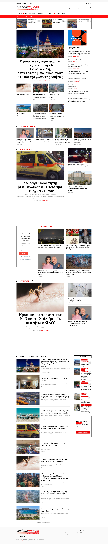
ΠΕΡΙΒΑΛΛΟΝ (76, 74)
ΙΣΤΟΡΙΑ (83, 370)
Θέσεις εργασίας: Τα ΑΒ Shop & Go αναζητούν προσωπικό (30, 16)
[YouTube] (87, 3)
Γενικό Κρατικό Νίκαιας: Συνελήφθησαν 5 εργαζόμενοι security (77, 188)
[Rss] (91, 3)
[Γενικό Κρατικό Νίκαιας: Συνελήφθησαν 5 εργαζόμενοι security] (80, 178)
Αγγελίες (75, 61)
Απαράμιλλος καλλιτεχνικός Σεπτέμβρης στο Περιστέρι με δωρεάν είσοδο (24, 140)
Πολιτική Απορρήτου (24, 259)
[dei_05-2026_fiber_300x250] (77, 37)
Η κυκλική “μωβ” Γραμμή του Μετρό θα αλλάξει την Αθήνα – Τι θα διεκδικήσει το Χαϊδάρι (56, 116)
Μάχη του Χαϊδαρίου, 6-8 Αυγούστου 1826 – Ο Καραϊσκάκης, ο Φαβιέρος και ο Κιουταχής (79, 272)
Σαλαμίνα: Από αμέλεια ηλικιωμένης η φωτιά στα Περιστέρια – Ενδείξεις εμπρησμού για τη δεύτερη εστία (39, 117)
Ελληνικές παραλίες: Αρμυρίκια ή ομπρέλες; (22, 114)
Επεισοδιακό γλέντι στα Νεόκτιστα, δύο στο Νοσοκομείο (78, 165)
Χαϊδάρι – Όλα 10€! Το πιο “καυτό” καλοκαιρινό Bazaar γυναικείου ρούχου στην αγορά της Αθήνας (62, 141)
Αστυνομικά (26, 149)
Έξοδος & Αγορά (27, 126)
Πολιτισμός (47, 226)
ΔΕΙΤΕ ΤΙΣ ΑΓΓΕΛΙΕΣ (83, 432)
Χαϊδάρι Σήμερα (44, 200)
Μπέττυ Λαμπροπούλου (44, 80)
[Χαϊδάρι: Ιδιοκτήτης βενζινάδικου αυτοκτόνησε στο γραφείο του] (47, 23)
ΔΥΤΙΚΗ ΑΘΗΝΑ (76, 56)
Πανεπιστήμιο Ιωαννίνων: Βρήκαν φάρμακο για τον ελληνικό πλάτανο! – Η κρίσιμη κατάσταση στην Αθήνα (39, 96)
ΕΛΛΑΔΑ (75, 88)
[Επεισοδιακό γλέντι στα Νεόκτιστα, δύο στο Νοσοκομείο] (80, 155)
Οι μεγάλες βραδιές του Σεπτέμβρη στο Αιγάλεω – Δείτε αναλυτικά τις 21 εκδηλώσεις (78, 247)
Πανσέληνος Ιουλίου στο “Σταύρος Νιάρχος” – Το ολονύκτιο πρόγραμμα (82, 140)
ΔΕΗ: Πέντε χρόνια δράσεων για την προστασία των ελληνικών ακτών (78, 72)
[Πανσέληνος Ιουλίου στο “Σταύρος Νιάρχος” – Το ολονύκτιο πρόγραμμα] (83, 133)
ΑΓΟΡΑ (82, 405)
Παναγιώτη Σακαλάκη (36, 540)
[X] (85, 3)
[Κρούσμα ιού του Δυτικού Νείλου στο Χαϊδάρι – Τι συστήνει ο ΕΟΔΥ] (23, 88)
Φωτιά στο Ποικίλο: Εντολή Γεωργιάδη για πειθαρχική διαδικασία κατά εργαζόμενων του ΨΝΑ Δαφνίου (86, 388)
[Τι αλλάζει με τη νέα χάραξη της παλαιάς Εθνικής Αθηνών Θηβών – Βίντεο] (56, 88)
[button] (90, 8)
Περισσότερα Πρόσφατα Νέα (33, 356)
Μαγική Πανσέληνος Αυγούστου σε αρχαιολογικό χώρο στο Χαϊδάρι (49, 246)
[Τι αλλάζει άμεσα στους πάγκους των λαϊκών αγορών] (72, 23)
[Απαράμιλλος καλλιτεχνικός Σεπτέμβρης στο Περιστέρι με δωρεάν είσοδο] (25, 133)
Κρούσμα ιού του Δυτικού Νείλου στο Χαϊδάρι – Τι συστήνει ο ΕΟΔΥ (22, 94)
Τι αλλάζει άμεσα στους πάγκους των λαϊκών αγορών (54, 444)
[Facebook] (83, 3)
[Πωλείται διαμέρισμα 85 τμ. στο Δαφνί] (28, 382)
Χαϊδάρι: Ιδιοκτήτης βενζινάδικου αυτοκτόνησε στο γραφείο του (58, 21)
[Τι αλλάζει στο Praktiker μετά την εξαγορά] (77, 362)
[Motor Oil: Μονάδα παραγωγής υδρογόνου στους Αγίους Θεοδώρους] (22, 23)
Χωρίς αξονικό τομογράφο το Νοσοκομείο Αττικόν (77, 300)
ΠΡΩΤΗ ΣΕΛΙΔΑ (77, 94)
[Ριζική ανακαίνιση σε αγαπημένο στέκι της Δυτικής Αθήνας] (44, 133)
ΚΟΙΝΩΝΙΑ (83, 394)
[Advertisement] (54, 213)
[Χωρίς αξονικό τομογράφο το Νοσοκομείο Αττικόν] (80, 290)
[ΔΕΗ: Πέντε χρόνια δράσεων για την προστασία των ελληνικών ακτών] (28, 415)
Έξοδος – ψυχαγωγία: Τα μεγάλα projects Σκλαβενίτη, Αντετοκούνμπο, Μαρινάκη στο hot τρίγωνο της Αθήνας (40, 68)
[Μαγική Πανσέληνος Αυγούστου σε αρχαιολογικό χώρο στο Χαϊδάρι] (51, 236)
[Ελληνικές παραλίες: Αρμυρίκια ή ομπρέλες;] (23, 108)
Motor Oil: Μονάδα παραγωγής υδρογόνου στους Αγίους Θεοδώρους (34, 21)
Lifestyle (24, 281)
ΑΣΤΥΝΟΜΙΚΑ (76, 81)
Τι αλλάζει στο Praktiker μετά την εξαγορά (85, 364)
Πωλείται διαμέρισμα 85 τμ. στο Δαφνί (78, 60)
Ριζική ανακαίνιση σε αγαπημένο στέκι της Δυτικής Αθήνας (44, 140)
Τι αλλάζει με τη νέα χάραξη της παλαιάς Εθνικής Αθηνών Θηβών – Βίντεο (55, 95)
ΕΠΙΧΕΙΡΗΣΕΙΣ (76, 68)
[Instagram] (89, 3)
